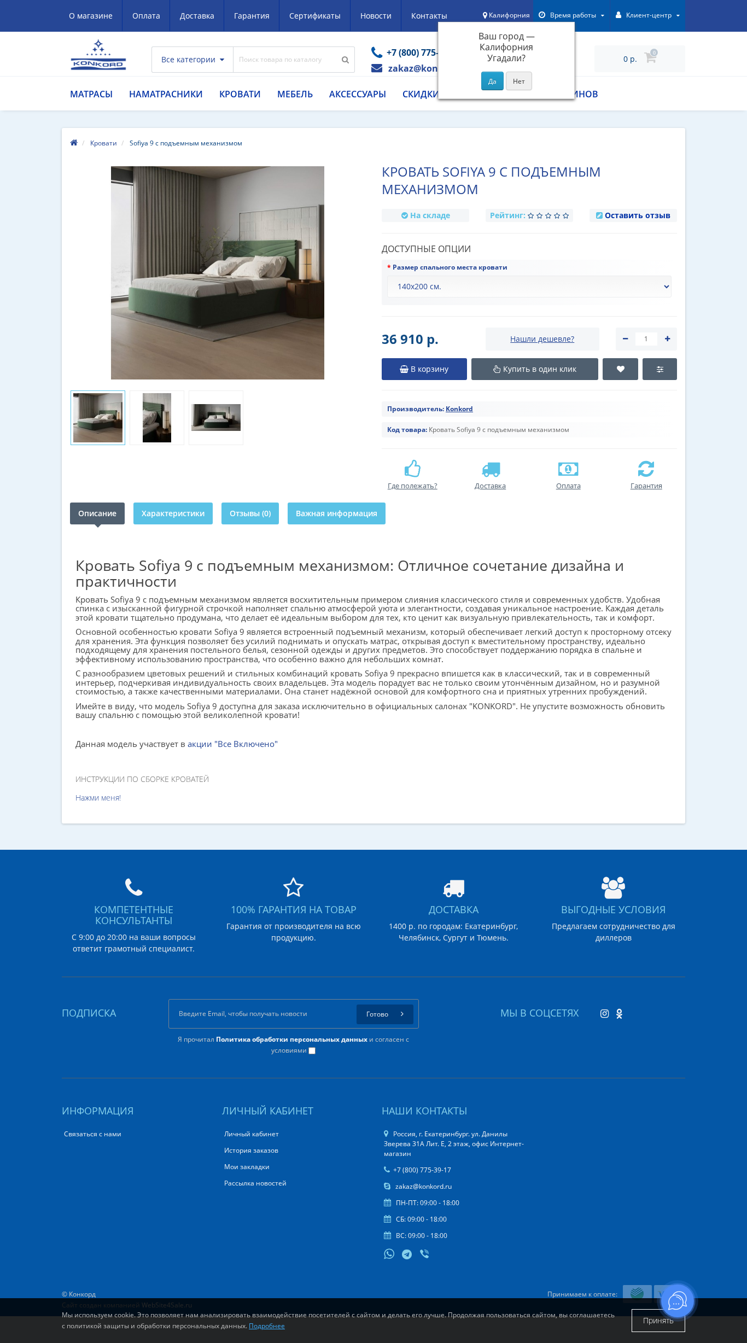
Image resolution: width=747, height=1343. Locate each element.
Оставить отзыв (637, 215)
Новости (376, 15)
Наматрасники (166, 94)
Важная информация (336, 513)
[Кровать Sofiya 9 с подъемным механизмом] (98, 417)
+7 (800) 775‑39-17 (422, 1170)
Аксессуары (357, 94)
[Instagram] (602, 1010)
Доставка (197, 15)
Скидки (421, 94)
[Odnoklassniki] (616, 1010)
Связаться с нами (92, 1133)
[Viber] (425, 1254)
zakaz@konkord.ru (423, 1186)
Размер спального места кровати (450, 267)
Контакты (429, 15)
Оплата (146, 15)
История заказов (251, 1150)
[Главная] (74, 143)
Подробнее (267, 1325)
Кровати (240, 94)
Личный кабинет (251, 1133)
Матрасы (91, 94)
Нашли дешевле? (542, 339)
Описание (97, 513)
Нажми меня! (98, 797)
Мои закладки (247, 1166)
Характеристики (173, 513)
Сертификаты (315, 15)
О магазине (91, 15)
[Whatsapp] (389, 1252)
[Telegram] (407, 1254)
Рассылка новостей (255, 1183)
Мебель (295, 94)
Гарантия (252, 15)
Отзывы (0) (250, 513)
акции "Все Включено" (233, 743)
